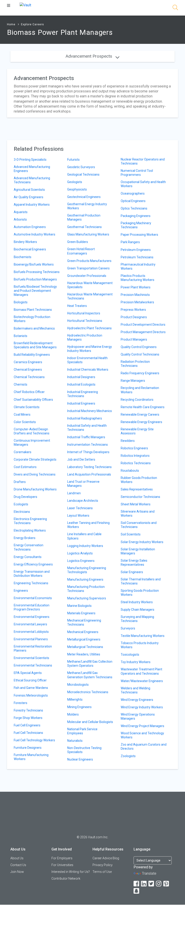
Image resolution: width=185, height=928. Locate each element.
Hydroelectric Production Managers (84, 337)
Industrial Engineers (81, 403)
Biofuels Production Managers (35, 279)
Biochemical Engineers (30, 249)
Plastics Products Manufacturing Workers (137, 278)
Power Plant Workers (135, 287)
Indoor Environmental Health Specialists (87, 360)
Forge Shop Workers (28, 718)
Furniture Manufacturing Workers (31, 757)
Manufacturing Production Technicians (86, 589)
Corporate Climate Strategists (35, 459)
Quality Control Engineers (139, 347)
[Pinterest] (166, 883)
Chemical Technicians (29, 377)
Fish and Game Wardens (31, 688)
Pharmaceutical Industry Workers (138, 266)
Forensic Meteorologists (31, 695)
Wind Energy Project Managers (142, 726)
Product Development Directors (143, 324)
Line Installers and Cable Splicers (84, 536)
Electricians (22, 511)
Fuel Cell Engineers (27, 725)
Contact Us (18, 865)
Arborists (20, 219)
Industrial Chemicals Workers (87, 369)
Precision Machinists (135, 295)
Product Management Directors (143, 332)
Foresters (20, 703)
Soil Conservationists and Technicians (139, 525)
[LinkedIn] (144, 883)
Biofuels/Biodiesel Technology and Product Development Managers (35, 291)
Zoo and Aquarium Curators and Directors (143, 746)
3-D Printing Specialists (30, 159)
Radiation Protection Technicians (135, 363)
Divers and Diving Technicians (35, 474)
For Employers (61, 858)
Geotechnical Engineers (84, 197)
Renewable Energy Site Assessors (137, 431)
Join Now (17, 872)
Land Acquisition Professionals (89, 474)
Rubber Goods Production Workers (139, 480)
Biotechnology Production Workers (32, 319)
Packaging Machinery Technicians (136, 225)
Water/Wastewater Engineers (142, 681)
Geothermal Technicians (84, 227)
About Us (16, 858)
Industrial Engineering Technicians (82, 394)
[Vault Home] (25, 5)
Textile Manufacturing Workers (142, 636)
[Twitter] (151, 883)
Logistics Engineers (81, 561)
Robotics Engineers (134, 448)
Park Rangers (130, 242)
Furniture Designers (28, 747)
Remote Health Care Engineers (142, 407)
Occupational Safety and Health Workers (143, 184)
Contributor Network (65, 878)
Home (11, 24)
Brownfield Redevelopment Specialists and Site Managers (35, 345)
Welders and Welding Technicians (135, 690)
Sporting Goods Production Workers (140, 592)
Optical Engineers (133, 201)
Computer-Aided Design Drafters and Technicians (31, 431)
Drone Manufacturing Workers (35, 489)
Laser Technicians (80, 508)
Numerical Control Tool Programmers (137, 173)
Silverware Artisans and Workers (138, 513)
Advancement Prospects (89, 56)
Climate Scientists (26, 407)
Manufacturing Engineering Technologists (86, 570)
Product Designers (134, 317)
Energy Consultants (28, 557)
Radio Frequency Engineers (140, 373)
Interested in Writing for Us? (70, 872)
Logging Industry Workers (85, 546)
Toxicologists (130, 654)
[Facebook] (137, 883)
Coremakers (22, 452)
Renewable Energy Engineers (141, 422)
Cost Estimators (25, 467)
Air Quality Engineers (28, 197)
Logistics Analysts (80, 553)
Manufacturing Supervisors (86, 598)
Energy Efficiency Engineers (33, 564)
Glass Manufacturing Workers (88, 234)
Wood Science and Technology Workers (142, 735)
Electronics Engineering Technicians (30, 521)
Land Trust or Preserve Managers (83, 484)
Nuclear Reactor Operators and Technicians (143, 161)
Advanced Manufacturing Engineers (32, 169)
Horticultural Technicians (84, 321)
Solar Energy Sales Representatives (134, 562)
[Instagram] (159, 883)
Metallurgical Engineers (83, 639)
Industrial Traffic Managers (86, 437)
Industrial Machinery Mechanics (89, 411)
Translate (149, 873)
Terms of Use (102, 872)
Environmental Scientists (31, 658)
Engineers (21, 590)
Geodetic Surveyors (81, 167)
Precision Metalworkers (137, 302)
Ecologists (21, 504)
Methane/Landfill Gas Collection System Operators (89, 663)
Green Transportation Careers (88, 268)
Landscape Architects (82, 500)
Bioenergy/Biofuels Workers (34, 264)
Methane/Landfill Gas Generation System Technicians (89, 675)
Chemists (20, 384)
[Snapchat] (137, 891)
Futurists (73, 159)
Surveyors (128, 628)
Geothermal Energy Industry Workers (87, 206)
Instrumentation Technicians (87, 444)
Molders (73, 714)
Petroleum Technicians (137, 257)
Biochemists (22, 257)
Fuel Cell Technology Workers (34, 740)
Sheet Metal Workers (135, 504)
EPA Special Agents (28, 673)
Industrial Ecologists (81, 384)
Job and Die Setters (81, 459)
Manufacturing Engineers (85, 579)
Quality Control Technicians (140, 354)
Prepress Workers (133, 309)
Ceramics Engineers (28, 362)
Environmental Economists (33, 598)
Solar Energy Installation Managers (138, 551)
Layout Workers (78, 515)
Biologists (21, 302)
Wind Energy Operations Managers (138, 716)
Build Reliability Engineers (32, 354)
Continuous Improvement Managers (32, 442)
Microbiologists (78, 684)
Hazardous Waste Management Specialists (90, 285)
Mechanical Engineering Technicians (84, 622)
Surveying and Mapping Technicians (137, 619)
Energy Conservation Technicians (28, 547)
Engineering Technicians (31, 583)
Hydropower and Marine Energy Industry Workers (89, 349)
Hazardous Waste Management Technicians (90, 296)
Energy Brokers (24, 538)
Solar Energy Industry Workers (142, 542)
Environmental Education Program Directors (31, 607)
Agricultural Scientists (29, 189)
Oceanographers (133, 193)
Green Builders (77, 242)
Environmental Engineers (31, 617)
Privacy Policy (102, 865)
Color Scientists (25, 422)
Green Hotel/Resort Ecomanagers (81, 251)
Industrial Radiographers (84, 418)
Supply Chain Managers (137, 609)
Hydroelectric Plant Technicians (89, 328)
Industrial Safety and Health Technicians (87, 427)
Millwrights (75, 699)
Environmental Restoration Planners (33, 648)
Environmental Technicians (33, 665)
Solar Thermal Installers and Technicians (141, 581)
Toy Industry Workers (135, 662)
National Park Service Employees (82, 731)
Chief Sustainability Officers (33, 399)
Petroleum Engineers (136, 250)
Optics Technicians (134, 208)
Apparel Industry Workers (32, 204)
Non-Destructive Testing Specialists (84, 750)
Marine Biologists (79, 606)
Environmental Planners (31, 639)
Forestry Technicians (28, 710)
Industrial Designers (81, 377)
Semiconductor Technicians (140, 497)
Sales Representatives (137, 489)
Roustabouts (130, 470)
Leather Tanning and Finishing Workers (88, 525)
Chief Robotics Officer (29, 392)
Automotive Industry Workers (34, 234)
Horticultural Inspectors (83, 313)
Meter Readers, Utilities (83, 654)
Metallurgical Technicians (85, 647)
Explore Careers (32, 24)
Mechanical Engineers (82, 632)
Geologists (74, 182)
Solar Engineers (132, 572)
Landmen (74, 493)
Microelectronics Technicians (87, 692)
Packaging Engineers (135, 216)
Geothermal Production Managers (83, 217)
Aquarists (21, 212)
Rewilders (128, 441)
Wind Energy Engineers (137, 700)
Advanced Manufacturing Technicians (32, 180)
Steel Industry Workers (137, 602)
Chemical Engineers (28, 369)
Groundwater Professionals (86, 276)
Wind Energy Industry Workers (142, 707)
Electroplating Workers (30, 530)
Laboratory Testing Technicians (89, 467)
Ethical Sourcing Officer (30, 680)
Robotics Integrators (135, 455)
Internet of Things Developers (88, 452)
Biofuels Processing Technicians (37, 272)
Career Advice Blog (105, 858)
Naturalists (75, 740)
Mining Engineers (79, 707)
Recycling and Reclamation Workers (140, 390)
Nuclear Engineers (80, 759)
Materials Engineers (81, 613)
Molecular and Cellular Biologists (90, 722)
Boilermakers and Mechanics (34, 328)
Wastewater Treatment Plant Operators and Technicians (141, 671)
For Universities (62, 865)
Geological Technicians (83, 174)
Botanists (20, 336)
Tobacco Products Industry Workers (140, 645)
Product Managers (134, 339)
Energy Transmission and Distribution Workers (32, 573)
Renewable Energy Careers (140, 414)
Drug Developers (25, 497)
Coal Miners (22, 414)
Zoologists (128, 756)
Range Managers (133, 380)
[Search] (175, 8)
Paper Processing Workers (139, 234)
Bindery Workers (25, 242)
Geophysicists (77, 189)
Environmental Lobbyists (31, 632)
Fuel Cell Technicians (28, 733)
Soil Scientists (131, 534)
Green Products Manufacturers (89, 261)
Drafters (20, 482)
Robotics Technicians (136, 463)
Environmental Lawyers (30, 624)
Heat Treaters (77, 306)
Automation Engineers (30, 227)
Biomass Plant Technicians (33, 309)
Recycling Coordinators (137, 399)
